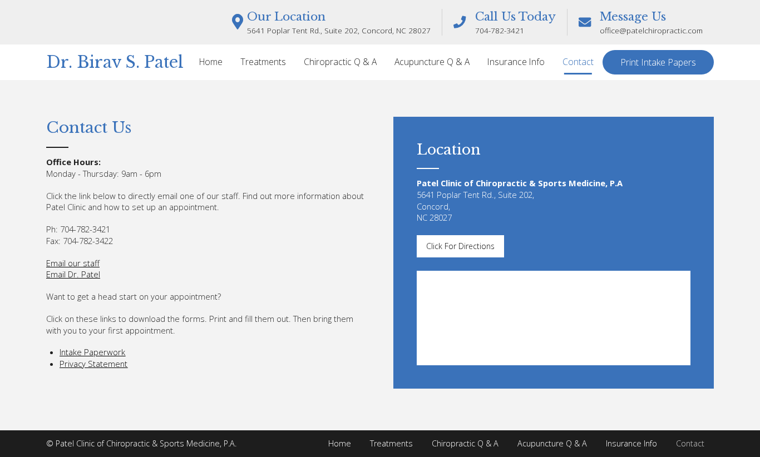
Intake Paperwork (92, 351)
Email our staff (73, 263)
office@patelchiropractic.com (651, 30)
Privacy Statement (93, 363)
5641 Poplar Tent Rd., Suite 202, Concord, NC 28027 (339, 30)
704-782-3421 (499, 30)
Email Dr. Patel (73, 274)
